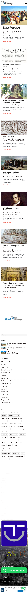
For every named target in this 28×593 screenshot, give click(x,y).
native (3, 445)
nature (3, 392)
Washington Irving (19, 456)
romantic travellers (6, 453)
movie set (15, 439)
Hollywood (4, 431)
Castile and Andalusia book (15, 420)
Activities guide (4, 484)
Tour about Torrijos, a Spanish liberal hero (11, 173)
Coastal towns (5, 370)
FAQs (2, 489)
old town (12, 251)
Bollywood (4, 420)
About (2, 502)
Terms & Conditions (5, 511)
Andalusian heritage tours (13, 283)
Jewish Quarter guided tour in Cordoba (13, 246)
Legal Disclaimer (4, 508)
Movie (3, 389)
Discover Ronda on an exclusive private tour (11, 28)
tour (23, 453)
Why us (2, 475)
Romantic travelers (15, 450)
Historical (11, 33)
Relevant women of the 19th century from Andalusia (13, 101)
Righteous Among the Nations (8, 448)
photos (16, 445)
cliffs (20, 423)
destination (20, 426)
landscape (4, 437)
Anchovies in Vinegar (15, 412)
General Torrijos (5, 429)
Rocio (8, 31)
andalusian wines (5, 418)
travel (3, 456)
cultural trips (12, 426)
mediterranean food (6, 439)
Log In (2, 498)
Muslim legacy (19, 442)
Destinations (7, 287)
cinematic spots (13, 423)
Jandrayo (23, 431)
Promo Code (3, 478)
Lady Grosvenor (13, 434)
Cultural (5, 33)
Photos (3, 397)
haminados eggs (21, 429)
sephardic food (16, 453)
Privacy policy (4, 513)
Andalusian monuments (14, 415)
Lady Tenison (22, 434)
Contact (2, 487)
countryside (17, 31)
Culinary (3, 375)
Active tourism (5, 412)
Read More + (7, 41)
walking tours (10, 456)
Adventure (17, 212)
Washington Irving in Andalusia (11, 209)
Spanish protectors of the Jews (12, 65)
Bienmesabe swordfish (17, 418)
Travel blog (3, 480)
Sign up (2, 495)
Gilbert (13, 429)
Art (14, 139)
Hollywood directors (14, 431)
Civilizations (20, 139)
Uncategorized (19, 140)
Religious (4, 400)
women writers (5, 458)
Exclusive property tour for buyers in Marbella (14, 352)
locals (19, 437)
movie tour (23, 439)
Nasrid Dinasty (8, 136)
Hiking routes (5, 383)
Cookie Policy (4, 515)
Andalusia (4, 415)
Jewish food (4, 434)
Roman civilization (21, 448)
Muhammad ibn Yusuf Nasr (7, 442)
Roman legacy (5, 450)
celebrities (4, 423)
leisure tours (12, 437)
